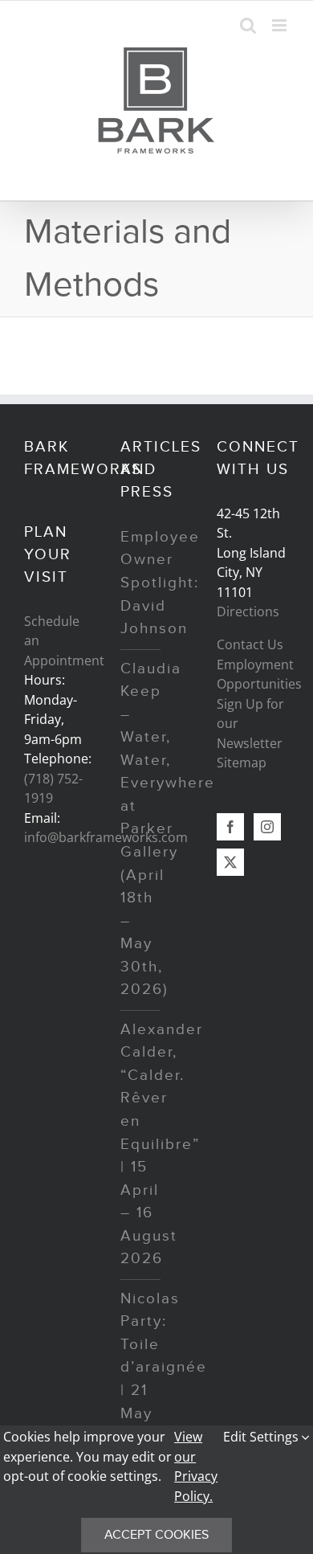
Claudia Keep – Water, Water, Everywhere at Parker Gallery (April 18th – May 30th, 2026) (167, 830)
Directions (248, 611)
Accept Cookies (156, 1535)
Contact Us (250, 644)
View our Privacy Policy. (195, 1466)
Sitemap (241, 762)
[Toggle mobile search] (248, 25)
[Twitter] (230, 862)
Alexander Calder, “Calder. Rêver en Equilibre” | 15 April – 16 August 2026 (161, 1144)
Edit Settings (262, 1437)
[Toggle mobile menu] (280, 25)
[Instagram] (267, 826)
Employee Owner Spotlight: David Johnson (160, 583)
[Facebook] (230, 826)
